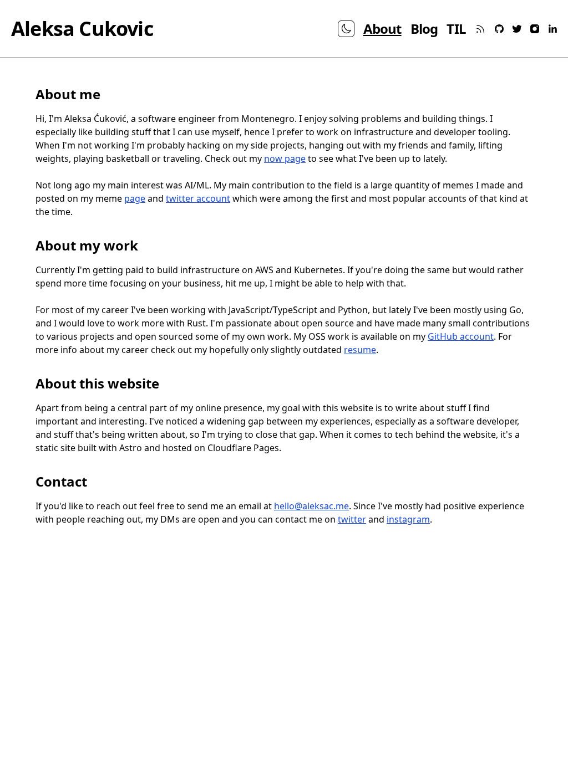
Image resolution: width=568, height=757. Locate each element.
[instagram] (534, 28)
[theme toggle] (346, 29)
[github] (499, 28)
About (382, 29)
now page (285, 158)
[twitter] (517, 28)
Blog (424, 29)
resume (360, 350)
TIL (456, 29)
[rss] (480, 28)
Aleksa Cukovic (82, 29)
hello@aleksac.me (311, 506)
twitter (352, 519)
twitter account (198, 198)
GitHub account (461, 336)
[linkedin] (552, 28)
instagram (408, 519)
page (134, 198)
